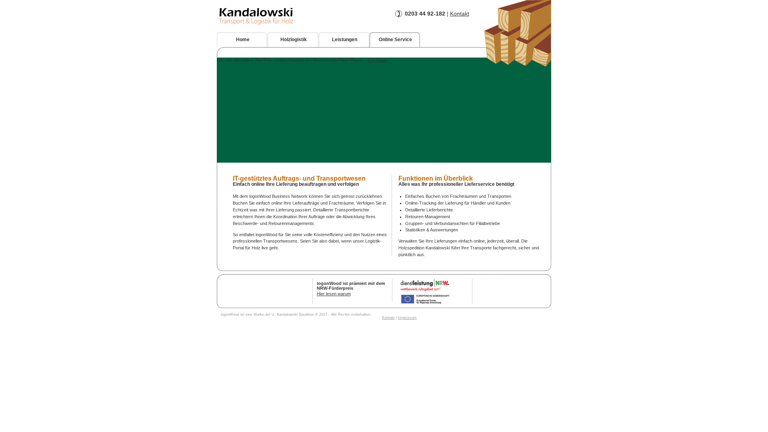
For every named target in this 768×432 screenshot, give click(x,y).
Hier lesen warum (334, 293)
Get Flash (377, 60)
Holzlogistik (293, 39)
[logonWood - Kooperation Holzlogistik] (517, 65)
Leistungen (344, 39)
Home (243, 39)
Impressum (407, 318)
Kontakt (459, 13)
